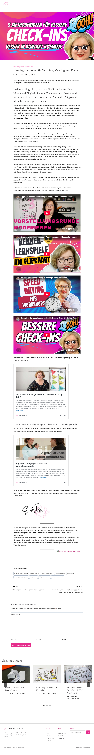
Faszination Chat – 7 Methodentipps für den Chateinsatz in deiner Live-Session (67, 589)
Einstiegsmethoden (47, 573)
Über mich (49, 736)
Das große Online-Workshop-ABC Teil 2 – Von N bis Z (76, 690)
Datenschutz (86, 747)
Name (14, 639)
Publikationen (62, 733)
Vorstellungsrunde (57, 577)
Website (64, 639)
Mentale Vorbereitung (21, 577)
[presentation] (16, 674)
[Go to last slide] (5, 684)
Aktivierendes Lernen (21, 573)
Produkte (60, 736)
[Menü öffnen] (90, 3)
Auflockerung (34, 573)
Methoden (33, 577)
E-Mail (39, 639)
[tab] (43, 705)
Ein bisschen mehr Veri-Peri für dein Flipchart (27, 588)
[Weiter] (88, 684)
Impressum (79, 747)
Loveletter (61, 738)
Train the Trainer (44, 577)
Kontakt (48, 741)
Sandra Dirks (20, 75)
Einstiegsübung (60, 573)
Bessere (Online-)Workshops (23, 67)
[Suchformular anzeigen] (85, 3)
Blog (47, 733)
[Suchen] (88, 732)
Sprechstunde (50, 738)
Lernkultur (70, 573)
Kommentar (16, 614)
